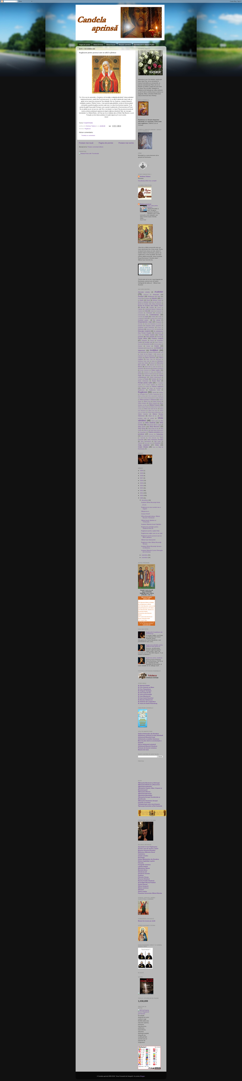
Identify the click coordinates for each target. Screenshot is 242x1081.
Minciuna (159, 364)
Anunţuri (141, 296)
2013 (141, 488)
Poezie (146, 379)
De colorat (156, 320)
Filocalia (140, 863)
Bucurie (143, 307)
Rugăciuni (88, 128)
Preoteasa (140, 386)
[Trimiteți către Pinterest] (120, 126)
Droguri (159, 327)
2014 (141, 485)
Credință (140, 318)
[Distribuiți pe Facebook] (118, 126)
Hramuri (140, 346)
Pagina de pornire (84, 44)
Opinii (139, 372)
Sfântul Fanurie (110, 44)
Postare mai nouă (86, 143)
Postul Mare (156, 381)
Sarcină (154, 392)
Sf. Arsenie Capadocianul (153, 394)
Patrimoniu (147, 375)
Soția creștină (144, 436)
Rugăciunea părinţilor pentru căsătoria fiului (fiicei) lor (154, 645)
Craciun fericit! (145, 514)
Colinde (152, 311)
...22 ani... (144, 505)
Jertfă (161, 352)
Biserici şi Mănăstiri (143, 302)
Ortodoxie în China (149, 372)
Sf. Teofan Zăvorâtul (158, 397)
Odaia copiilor (155, 370)
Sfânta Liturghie (142, 403)
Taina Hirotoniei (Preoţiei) (155, 439)
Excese (140, 334)
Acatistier (159, 292)
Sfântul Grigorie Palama (143, 406)
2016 (141, 480)
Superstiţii (142, 437)
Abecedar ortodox (144, 292)
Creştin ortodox (143, 855)
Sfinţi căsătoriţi (150, 422)
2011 (141, 493)
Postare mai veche (126, 143)
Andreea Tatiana (145, 176)
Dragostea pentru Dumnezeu (146, 327)
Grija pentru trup (147, 344)
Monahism (140, 368)
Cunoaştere (152, 318)
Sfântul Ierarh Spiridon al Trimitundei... (148, 521)
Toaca (145, 443)
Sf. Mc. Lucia (150, 396)
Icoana (148, 346)
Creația (159, 316)
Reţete (151, 388)
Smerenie (151, 434)
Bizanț (152, 302)
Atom (162, 298)
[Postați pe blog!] (115, 126)
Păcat (154, 375)
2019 (141, 473)
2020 (141, 470)
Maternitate (158, 359)
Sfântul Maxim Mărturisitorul (154, 412)
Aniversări (156, 294)
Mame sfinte (149, 359)
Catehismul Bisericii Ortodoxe (153, 309)
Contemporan (154, 314)
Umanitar (157, 443)
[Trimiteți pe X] (117, 126)
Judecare (159, 354)
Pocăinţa (140, 379)
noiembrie (145, 555)
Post (160, 379)
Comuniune (149, 312)
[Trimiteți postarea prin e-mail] (109, 126)
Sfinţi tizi (146, 430)
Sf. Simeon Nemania (147, 397)
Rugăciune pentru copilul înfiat (150, 531)
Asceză (140, 298)
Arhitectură (151, 296)
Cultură (146, 318)
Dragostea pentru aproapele (153, 325)
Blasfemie (159, 302)
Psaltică (147, 386)
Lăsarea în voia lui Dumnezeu (146, 356)
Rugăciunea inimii (154, 390)
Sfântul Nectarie (143, 414)
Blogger (142, 1076)
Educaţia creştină (144, 331)
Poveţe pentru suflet (145, 383)
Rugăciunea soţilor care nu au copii (151, 533)
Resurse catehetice (125, 44)
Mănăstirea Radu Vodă (143, 361)
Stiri (162, 436)
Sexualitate (142, 394)
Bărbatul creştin (157, 300)
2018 (141, 475)
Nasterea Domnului (158, 368)
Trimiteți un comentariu (88, 135)
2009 (141, 498)
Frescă (152, 340)
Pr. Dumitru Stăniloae (149, 384)
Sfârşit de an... (145, 511)
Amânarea (146, 294)
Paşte (139, 375)
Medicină (153, 363)
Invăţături (154, 350)
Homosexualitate (157, 344)
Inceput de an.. (150, 348)
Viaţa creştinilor (143, 445)
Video (157, 445)
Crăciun (154, 316)
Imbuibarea (141, 348)
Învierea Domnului (153, 352)
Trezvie (151, 443)
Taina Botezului (152, 437)
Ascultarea (146, 298)
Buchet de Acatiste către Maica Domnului (149, 304)
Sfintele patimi (154, 420)
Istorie (144, 352)
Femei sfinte (142, 338)
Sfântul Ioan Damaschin (148, 540)
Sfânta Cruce (147, 401)
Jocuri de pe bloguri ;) (147, 354)
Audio (141, 300)
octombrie (145, 557)
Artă (158, 296)
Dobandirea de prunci (155, 323)
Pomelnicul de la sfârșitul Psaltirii (144, 44)
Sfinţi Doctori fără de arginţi (154, 424)
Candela (151, 307)
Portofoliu (153, 379)
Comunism (140, 312)
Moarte (159, 366)
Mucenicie (148, 368)
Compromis (158, 311)
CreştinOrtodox (88, 123)
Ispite (139, 352)
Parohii (159, 373)
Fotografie (144, 340)
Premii (159, 384)
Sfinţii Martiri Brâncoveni (156, 430)
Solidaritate (159, 434)
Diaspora (158, 322)
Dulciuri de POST (151, 329)
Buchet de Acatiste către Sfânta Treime (150, 305)
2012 (141, 490)
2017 (141, 478)
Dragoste (140, 325)
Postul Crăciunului (143, 381)
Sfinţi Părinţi (141, 428)
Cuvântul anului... (143, 320)
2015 (141, 483)
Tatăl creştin (157, 441)
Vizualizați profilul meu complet (147, 180)
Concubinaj (158, 312)
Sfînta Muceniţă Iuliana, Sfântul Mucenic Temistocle (150, 517)
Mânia (153, 361)
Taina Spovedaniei (146, 441)
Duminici (159, 329)
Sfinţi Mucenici (154, 426)
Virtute (154, 447)
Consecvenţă (141, 314)
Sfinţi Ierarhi (142, 426)
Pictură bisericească (155, 377)
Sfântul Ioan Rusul (152, 410)
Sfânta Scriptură (153, 403)
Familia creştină (150, 335)
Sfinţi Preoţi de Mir (153, 428)
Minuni (140, 366)
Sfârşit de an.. (152, 416)
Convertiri (140, 316)
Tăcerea (140, 443)
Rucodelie (158, 388)
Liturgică (140, 357)
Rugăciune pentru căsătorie (154, 658)
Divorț (146, 323)
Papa (155, 373)
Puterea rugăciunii (157, 386)
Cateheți (140, 309)
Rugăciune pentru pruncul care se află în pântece (151, 536)
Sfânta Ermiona (98, 44)
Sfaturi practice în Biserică (148, 399)
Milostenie (152, 364)
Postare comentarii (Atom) (95, 147)
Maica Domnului (150, 357)
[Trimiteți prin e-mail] (113, 126)
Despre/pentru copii (145, 322)
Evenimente (158, 333)
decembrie (145, 500)
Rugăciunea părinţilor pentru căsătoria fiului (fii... (149, 527)
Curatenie (159, 318)
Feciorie (159, 336)
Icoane (156, 346)
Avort (148, 300)
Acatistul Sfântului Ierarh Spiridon (151, 524)
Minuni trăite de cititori (150, 366)
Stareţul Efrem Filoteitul (154, 436)
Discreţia (140, 323)
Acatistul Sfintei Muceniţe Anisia (150, 502)
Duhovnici (141, 329)
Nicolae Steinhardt (144, 370)
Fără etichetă (150, 336)
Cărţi (146, 311)
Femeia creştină (157, 338)
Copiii (146, 316)
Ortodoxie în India (148, 373)
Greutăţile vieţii (148, 342)
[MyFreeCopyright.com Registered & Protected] (143, 1013)
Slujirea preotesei (145, 204)
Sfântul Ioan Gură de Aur (150, 408)
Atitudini (154, 298)
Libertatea (159, 356)
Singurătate (143, 432)
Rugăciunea (141, 390)
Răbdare (144, 388)
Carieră (159, 307)
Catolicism (140, 311)
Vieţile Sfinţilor (143, 447)
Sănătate (161, 392)
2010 (141, 495)
